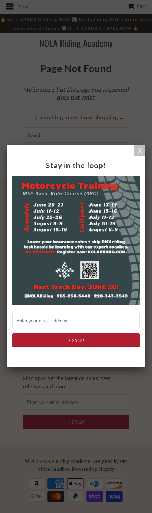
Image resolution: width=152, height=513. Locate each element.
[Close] (139, 150)
